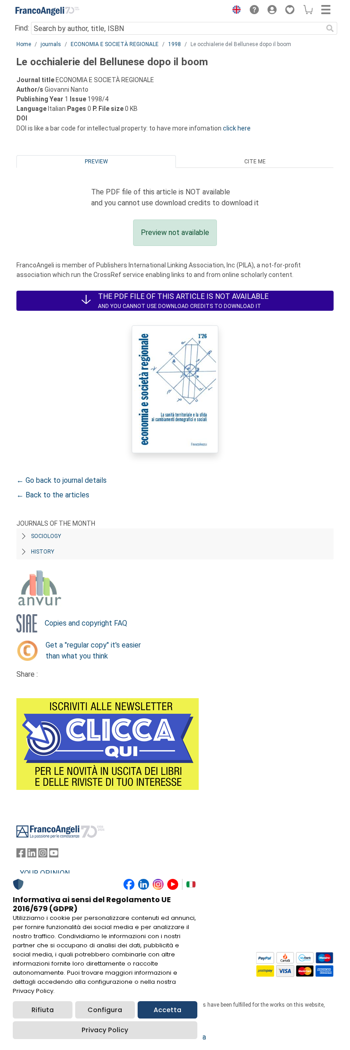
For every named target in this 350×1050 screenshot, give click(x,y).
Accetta (167, 1009)
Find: (22, 28)
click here (237, 128)
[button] (234, 11)
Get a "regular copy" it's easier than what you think (93, 650)
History (42, 552)
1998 (174, 44)
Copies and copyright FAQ (86, 623)
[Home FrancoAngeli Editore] (47, 11)
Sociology (46, 536)
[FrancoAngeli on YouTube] (53, 855)
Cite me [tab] (255, 161)
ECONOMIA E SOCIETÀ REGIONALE (115, 44)
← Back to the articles (52, 495)
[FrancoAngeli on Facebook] (21, 855)
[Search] (330, 28)
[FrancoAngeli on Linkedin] (31, 855)
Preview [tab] (96, 161)
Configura (105, 1009)
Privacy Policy (105, 1029)
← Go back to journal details (61, 480)
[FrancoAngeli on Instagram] (42, 855)
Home (23, 44)
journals (51, 44)
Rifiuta (42, 1009)
